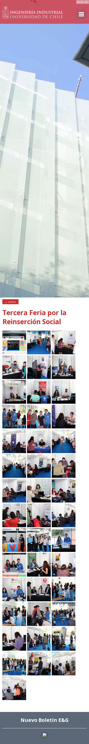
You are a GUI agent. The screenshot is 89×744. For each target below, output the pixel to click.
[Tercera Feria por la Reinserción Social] (14, 353)
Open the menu (81, 14)
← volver (10, 301)
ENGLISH (82, 2)
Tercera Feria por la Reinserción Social (34, 317)
